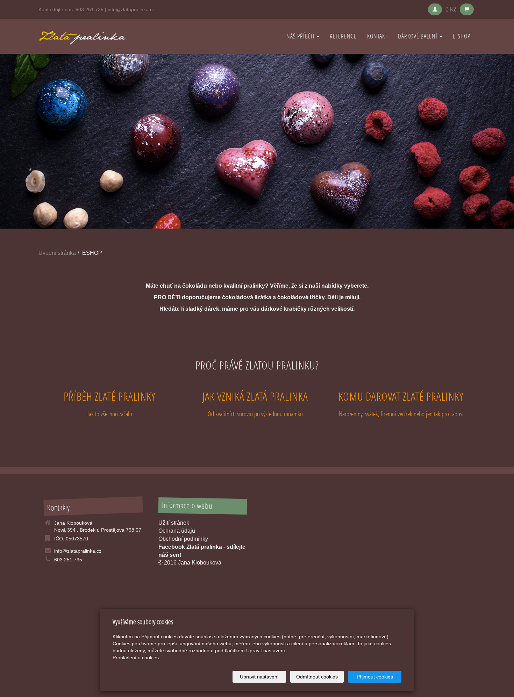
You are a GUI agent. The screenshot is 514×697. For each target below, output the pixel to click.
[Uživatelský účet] (435, 9)
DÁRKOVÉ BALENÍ (418, 36)
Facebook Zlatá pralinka (190, 547)
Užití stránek (173, 523)
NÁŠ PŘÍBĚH (301, 36)
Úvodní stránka (57, 253)
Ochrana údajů (176, 531)
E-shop (461, 36)
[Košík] (467, 9)
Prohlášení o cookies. (136, 657)
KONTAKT (377, 36)
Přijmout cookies (375, 677)
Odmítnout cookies (317, 677)
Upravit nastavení (259, 677)
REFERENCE (343, 36)
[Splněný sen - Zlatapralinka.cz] (82, 36)
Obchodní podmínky (183, 539)
